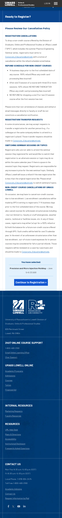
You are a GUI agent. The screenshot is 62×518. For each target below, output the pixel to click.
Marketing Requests (13, 411)
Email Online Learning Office (17, 352)
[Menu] (55, 3)
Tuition (8, 385)
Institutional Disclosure (15, 443)
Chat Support (11, 357)
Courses (8, 380)
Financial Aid (10, 390)
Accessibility (10, 439)
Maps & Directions (13, 434)
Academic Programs (14, 371)
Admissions (10, 375)
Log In (47, 3)
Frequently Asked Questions (17, 448)
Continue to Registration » (31, 282)
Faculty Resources (13, 416)
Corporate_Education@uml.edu (19, 57)
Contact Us (10, 493)
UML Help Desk (11, 429)
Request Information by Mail (17, 498)
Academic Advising (13, 489)
